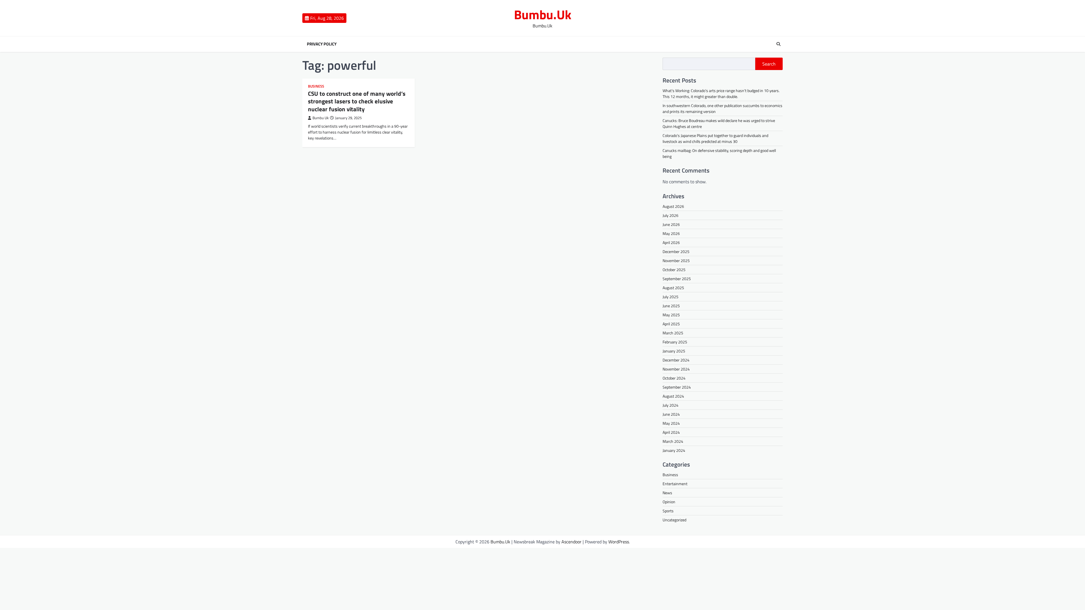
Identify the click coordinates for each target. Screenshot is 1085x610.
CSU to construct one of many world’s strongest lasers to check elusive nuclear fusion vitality (356, 101)
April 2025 (671, 324)
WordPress (618, 541)
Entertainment (675, 484)
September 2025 (677, 279)
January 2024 (674, 450)
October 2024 (674, 378)
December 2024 (676, 360)
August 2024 (673, 396)
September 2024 (677, 387)
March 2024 (673, 441)
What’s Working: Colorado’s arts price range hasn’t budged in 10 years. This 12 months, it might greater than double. (721, 93)
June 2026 (671, 224)
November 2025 (676, 260)
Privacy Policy (322, 44)
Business (316, 86)
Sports (668, 511)
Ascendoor (571, 541)
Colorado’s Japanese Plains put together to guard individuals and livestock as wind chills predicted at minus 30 (715, 138)
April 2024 (671, 432)
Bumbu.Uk (542, 14)
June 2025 (671, 306)
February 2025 (675, 342)
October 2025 (674, 270)
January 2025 (674, 351)
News (667, 493)
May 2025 (671, 315)
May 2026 (671, 233)
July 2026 (670, 215)
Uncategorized (674, 520)
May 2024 (671, 423)
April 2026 (671, 242)
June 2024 (671, 414)
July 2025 (670, 297)
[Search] (778, 44)
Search (769, 63)
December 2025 (676, 251)
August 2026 (673, 206)
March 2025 (673, 333)
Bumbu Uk (321, 118)
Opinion (669, 502)
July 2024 (670, 405)
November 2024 (676, 369)
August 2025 (673, 288)
